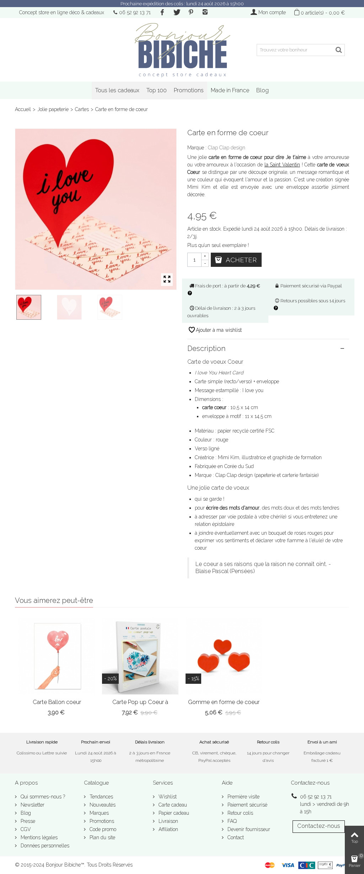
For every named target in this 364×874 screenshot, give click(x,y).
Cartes (82, 109)
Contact (235, 837)
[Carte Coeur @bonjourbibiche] (76, 307)
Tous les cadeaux (117, 90)
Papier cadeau (173, 813)
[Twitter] (176, 12)
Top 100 (156, 90)
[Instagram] (205, 12)
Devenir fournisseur (248, 829)
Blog (262, 90)
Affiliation (167, 829)
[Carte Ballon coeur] (56, 656)
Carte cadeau (172, 805)
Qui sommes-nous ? (42, 796)
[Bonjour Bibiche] (181, 50)
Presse (27, 821)
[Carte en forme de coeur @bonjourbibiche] (116, 307)
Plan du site (101, 837)
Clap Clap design (226, 147)
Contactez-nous (318, 826)
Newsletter (31, 805)
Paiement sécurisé (246, 805)
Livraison (167, 821)
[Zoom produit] (167, 279)
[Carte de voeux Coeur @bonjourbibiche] (95, 209)
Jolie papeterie (53, 109)
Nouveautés (102, 805)
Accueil (23, 109)
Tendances (100, 796)
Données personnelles (44, 845)
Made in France (230, 90)
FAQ (231, 821)
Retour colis (239, 813)
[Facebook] (162, 12)
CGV (25, 829)
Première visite (242, 796)
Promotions (189, 90)
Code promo (102, 829)
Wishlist (167, 796)
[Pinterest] (191, 12)
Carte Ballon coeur (57, 702)
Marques (98, 813)
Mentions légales (38, 837)
